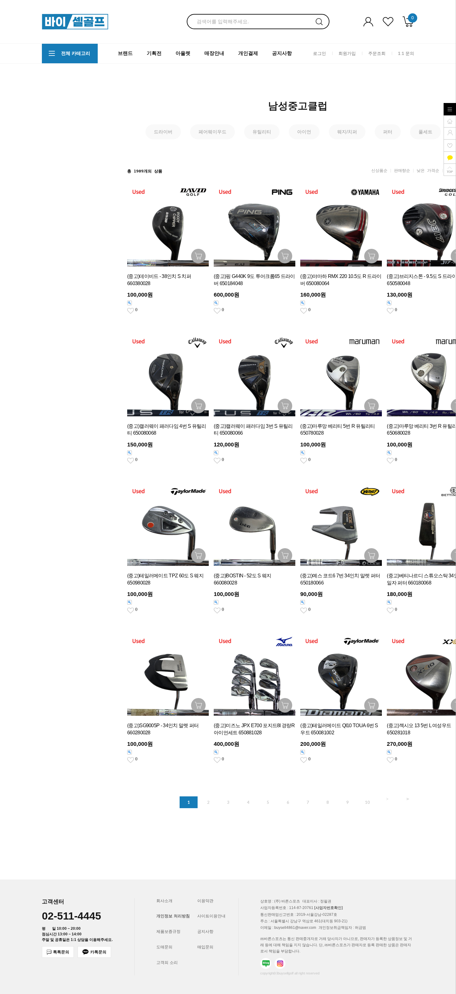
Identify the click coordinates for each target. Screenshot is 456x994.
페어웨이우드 (212, 131)
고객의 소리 (167, 962)
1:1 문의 (406, 53)
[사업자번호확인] (328, 908)
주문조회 (377, 53)
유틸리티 (262, 131)
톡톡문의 (61, 952)
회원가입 (347, 53)
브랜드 (125, 53)
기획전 (154, 53)
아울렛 (183, 53)
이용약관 (205, 900)
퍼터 (387, 131)
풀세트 (425, 131)
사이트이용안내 (211, 916)
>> (407, 799)
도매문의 (164, 947)
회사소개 (164, 900)
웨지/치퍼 (347, 131)
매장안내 (214, 53)
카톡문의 (98, 952)
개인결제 (248, 53)
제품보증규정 (168, 931)
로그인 (319, 53)
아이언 (304, 131)
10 (367, 802)
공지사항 (282, 53)
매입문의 (205, 947)
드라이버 (163, 131)
